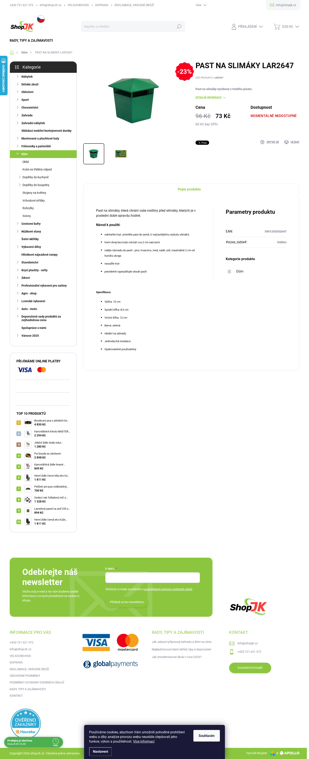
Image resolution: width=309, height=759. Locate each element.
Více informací (143, 741)
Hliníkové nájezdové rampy (39, 254)
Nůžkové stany (31, 231)
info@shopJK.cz (50, 5)
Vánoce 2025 (30, 335)
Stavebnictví (29, 262)
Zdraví (25, 277)
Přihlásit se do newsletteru (127, 602)
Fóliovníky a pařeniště (36, 146)
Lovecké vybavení (33, 301)
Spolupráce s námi (33, 328)
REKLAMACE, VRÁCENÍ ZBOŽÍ (134, 5)
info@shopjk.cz (248, 643)
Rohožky (28, 208)
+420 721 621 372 (21, 5)
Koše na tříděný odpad (37, 169)
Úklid (25, 161)
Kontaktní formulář (250, 667)
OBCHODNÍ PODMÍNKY (25, 675)
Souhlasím (207, 736)
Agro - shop (29, 293)
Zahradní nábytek (33, 123)
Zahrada (27, 115)
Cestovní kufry (31, 223)
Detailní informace (208, 97)
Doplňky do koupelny (35, 185)
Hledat (179, 26)
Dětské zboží (29, 84)
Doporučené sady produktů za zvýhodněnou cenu (41, 318)
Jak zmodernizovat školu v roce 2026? (177, 657)
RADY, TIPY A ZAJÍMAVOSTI (28, 689)
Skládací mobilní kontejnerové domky (46, 130)
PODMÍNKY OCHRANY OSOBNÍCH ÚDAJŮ (37, 682)
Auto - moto (29, 309)
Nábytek (27, 76)
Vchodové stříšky (33, 200)
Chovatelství (29, 107)
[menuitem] (33, 40)
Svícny (26, 216)
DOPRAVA (101, 5)
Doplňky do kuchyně (35, 177)
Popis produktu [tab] (189, 189)
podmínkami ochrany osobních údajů (168, 589)
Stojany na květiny (34, 192)
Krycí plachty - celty (34, 270)
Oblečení (27, 92)
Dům (24, 154)
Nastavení (100, 752)
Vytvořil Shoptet (256, 753)
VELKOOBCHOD (78, 5)
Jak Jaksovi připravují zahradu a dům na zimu (181, 641)
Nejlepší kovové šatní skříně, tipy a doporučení (181, 649)
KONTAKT (16, 695)
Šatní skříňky (30, 239)
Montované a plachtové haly (40, 138)
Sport (25, 99)
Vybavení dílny (31, 247)
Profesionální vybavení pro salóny (44, 285)
